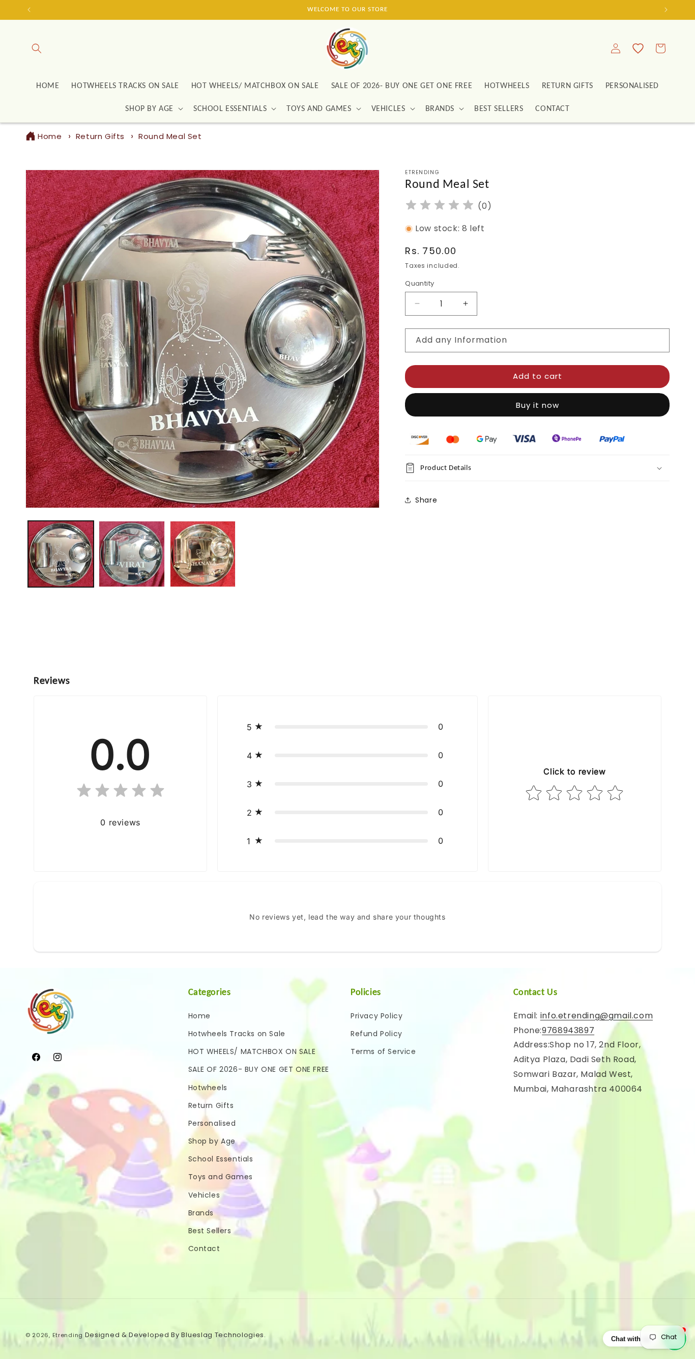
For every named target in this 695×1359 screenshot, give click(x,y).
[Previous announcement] (29, 9)
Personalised (212, 1123)
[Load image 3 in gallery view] (203, 554)
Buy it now (537, 405)
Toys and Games (220, 1177)
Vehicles (204, 1194)
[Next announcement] (666, 9)
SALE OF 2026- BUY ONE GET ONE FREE (258, 1069)
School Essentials (220, 1159)
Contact (204, 1248)
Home (50, 136)
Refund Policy (376, 1033)
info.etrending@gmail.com (596, 1015)
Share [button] (426, 500)
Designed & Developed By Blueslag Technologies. (175, 1335)
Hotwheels (207, 1087)
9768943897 (568, 1030)
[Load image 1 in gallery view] (61, 554)
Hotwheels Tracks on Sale (236, 1033)
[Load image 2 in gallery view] (131, 554)
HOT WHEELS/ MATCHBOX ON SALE (252, 1051)
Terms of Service (383, 1051)
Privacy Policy (376, 1015)
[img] (439, 206)
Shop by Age (212, 1141)
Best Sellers (209, 1231)
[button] (36, 48)
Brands (201, 1212)
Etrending (67, 1335)
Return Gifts (100, 136)
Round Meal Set (169, 136)
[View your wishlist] (638, 48)
